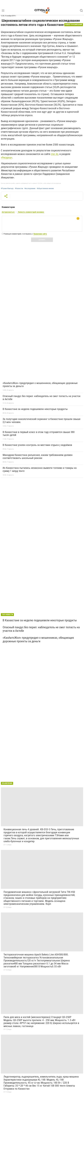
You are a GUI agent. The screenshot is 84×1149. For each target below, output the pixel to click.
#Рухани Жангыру (7, 188)
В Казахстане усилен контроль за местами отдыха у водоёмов (37, 445)
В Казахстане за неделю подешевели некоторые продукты (35, 409)
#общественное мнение (45, 188)
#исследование (29, 188)
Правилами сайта (40, 234)
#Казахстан (19, 188)
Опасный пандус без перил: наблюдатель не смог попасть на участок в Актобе (41, 398)
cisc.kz (54, 154)
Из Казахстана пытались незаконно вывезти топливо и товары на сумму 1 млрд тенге (40, 469)
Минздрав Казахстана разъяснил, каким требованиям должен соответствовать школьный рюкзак (38, 456)
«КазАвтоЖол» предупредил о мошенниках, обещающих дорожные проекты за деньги (40, 385)
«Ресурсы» (6, 157)
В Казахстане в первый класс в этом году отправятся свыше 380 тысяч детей (39, 434)
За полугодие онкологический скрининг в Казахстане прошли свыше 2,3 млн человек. (41, 421)
